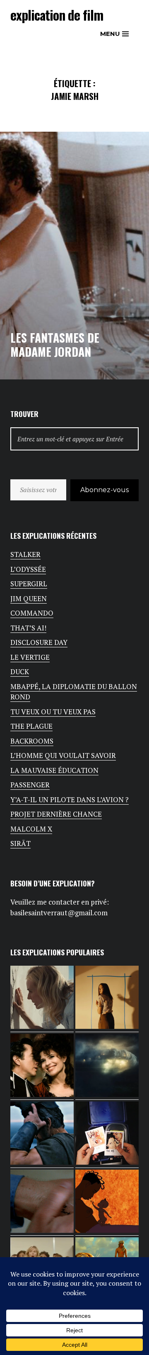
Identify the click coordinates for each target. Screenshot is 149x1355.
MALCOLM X (31, 829)
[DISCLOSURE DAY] (107, 1067)
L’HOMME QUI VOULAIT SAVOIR (63, 755)
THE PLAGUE (31, 726)
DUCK (19, 671)
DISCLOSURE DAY (38, 642)
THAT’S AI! (28, 627)
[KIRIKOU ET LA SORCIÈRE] (107, 1203)
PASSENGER (30, 784)
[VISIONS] (42, 999)
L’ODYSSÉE (28, 569)
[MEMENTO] (42, 1203)
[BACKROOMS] (107, 999)
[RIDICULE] (42, 1067)
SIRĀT (20, 843)
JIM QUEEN (28, 598)
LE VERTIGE (30, 657)
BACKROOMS (31, 741)
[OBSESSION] (107, 1135)
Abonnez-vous (104, 490)
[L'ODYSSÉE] (42, 1135)
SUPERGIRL (28, 583)
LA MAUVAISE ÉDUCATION (54, 770)
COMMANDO (31, 613)
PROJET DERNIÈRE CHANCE (56, 814)
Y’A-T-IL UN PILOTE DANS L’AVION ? (69, 799)
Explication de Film (56, 14)
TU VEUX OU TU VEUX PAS (53, 711)
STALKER (25, 554)
